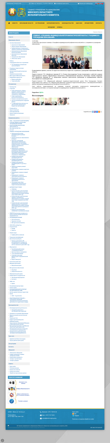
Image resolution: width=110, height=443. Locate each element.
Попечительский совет (15, 261)
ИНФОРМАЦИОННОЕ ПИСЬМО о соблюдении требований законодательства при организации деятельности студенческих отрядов (19, 300)
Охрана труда (13, 232)
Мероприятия (13, 247)
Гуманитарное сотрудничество (17, 275)
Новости (100, 32)
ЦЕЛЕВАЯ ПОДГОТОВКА (16, 187)
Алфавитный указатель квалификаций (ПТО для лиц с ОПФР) (19, 163)
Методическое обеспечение (17, 267)
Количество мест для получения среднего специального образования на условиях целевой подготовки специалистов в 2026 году (20, 199)
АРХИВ (13, 228)
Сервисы (11, 363)
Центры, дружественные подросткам (19, 292)
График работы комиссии (18, 234)
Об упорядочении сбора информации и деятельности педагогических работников (19, 183)
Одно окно (11, 336)
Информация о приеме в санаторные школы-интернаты (19, 176)
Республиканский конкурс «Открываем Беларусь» (18, 249)
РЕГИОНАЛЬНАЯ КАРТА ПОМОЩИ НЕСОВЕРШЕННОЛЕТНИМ (18, 290)
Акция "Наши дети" (16, 259)
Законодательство (13, 305)
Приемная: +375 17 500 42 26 (49, 412)
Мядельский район (16, 79)
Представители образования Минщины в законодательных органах (19, 323)
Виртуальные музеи (16, 265)
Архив (13, 283)
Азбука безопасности (17, 271)
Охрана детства (14, 318)
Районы (12, 61)
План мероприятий (14, 111)
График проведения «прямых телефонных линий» (17, 355)
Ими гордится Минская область (17, 75)
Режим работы (13, 108)
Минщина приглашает (15, 263)
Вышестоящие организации (17, 113)
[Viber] (95, 112)
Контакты (14, 279)
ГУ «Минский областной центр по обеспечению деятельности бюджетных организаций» (20, 105)
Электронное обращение (16, 352)
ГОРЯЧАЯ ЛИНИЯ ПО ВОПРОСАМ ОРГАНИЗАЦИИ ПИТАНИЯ (18, 123)
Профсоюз (12, 114)
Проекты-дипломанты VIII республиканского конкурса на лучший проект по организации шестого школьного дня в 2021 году (20, 242)
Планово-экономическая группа (20, 98)
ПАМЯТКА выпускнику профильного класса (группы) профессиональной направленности (19, 214)
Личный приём (12, 343)
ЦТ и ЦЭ (12, 129)
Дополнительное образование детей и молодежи (19, 51)
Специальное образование (18, 56)
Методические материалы (18, 222)
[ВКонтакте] (97, 112)
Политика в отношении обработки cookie (83, 419)
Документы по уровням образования (19, 313)
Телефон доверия (14, 360)
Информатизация (14, 321)
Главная (95, 32)
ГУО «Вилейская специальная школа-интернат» (19, 65)
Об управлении (12, 84)
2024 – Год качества (17, 295)
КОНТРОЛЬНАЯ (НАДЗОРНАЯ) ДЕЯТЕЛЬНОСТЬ (17, 126)
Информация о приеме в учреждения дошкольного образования (18, 179)
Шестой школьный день (16, 238)
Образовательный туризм (16, 273)
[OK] (99, 112)
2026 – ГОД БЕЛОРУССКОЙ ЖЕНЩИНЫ (19, 120)
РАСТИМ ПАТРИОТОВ (15, 128)
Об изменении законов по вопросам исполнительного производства (19, 329)
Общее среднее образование (19, 46)
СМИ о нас (12, 281)
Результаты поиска (14, 371)
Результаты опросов (15, 369)
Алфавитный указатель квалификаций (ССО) (17, 157)
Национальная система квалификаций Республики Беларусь (18, 135)
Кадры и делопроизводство (17, 319)
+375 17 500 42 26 (49, 3)
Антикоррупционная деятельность (18, 307)
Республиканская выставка (16, 286)
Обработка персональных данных (18, 373)
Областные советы (16, 58)
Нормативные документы (16, 357)
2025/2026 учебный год (15, 225)
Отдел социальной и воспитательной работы (18, 96)
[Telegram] (93, 112)
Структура (12, 88)
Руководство (13, 86)
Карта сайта (13, 366)
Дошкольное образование (18, 44)
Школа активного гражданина (19, 252)
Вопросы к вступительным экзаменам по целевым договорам (20, 210)
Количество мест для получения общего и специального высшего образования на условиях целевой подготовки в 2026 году (20, 192)
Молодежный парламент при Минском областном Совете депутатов (19, 326)
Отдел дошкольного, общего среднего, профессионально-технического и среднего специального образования (19, 92)
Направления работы (14, 118)
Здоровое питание (16, 221)
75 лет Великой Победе (17, 253)
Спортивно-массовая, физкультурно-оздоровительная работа (20, 256)
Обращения (12, 350)
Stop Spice (14, 269)
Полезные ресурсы (14, 368)
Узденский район (16, 81)
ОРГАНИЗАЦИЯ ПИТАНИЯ (16, 217)
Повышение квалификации (16, 237)
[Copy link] (101, 112)
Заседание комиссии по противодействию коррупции (19, 310)
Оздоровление (13, 226)
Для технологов (16, 219)
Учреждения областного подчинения (19, 62)
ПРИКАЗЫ (14, 189)
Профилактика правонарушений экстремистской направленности (18, 332)
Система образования (15, 42)
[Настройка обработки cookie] (2, 440)
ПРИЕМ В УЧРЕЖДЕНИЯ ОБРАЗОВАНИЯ (19, 131)
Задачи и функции (14, 110)
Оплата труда (13, 287)
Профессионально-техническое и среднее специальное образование (20, 49)
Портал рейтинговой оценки (17, 340)
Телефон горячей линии (16, 358)
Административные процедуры (17, 338)
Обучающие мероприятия (18, 277)
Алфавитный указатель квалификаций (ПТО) (17, 160)
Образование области (14, 40)
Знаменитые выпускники (16, 74)
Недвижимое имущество (16, 77)
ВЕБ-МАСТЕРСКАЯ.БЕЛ (96, 427)
